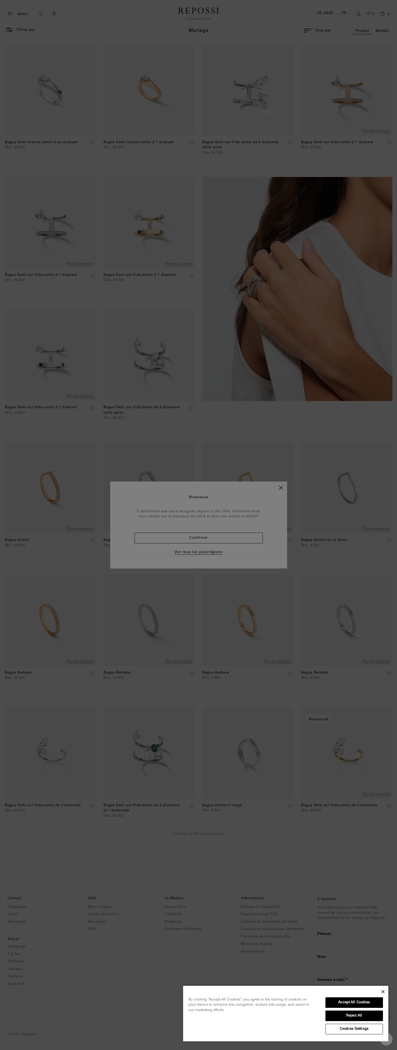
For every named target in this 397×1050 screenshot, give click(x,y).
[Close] (383, 991)
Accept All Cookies (354, 1002)
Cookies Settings (354, 1029)
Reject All (354, 1016)
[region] (285, 1013)
